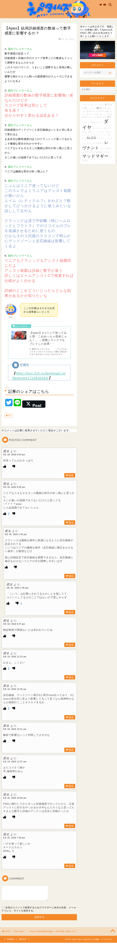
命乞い (85, 132)
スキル (106, 152)
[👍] (4, 466)
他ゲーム (108, 128)
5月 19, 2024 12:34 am (14, 689)
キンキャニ (98, 143)
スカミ (105, 135)
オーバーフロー (99, 132)
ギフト (103, 148)
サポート (91, 111)
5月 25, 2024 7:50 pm (14, 838)
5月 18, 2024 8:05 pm (14, 487)
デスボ (89, 143)
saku (101, 114)
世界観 (99, 117)
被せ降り (99, 152)
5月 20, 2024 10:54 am (14, 798)
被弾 (104, 108)
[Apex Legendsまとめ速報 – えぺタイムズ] (58, 17)
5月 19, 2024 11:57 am (14, 761)
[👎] (13, 466)
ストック (97, 135)
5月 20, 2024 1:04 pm (16, 534)
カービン (99, 122)
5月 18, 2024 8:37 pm (14, 624)
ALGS (91, 138)
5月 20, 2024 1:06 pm (17, 588)
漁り (99, 108)
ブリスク (100, 105)
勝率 (109, 117)
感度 (9, 416)
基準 (104, 117)
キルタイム (101, 138)
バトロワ (92, 108)
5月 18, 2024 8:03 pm (14, 454)
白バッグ (92, 117)
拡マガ (93, 105)
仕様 (96, 114)
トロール (86, 105)
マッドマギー (95, 156)
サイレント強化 (88, 122)
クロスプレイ (97, 128)
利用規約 (10, 939)
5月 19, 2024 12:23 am (14, 657)
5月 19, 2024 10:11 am (14, 729)
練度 (90, 132)
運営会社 (22, 939)
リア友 (107, 114)
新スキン (90, 114)
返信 (71, 475)
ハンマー (100, 111)
